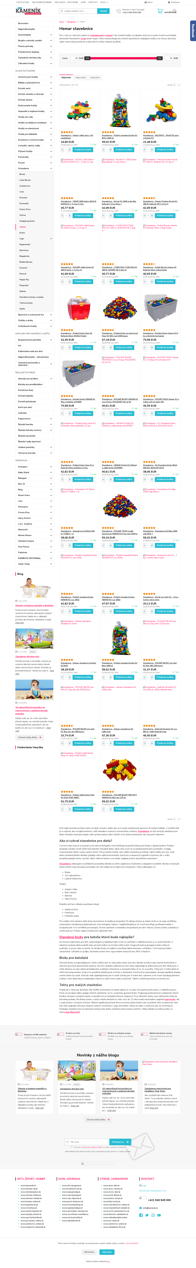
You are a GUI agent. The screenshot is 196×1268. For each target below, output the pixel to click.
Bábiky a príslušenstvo (29, 82)
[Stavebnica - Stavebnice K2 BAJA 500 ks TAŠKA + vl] (79, 506)
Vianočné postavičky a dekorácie (29, 363)
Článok (32, 652)
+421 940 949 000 (131, 12)
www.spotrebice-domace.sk (75, 1211)
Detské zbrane (25, 100)
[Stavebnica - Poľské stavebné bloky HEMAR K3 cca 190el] (120, 572)
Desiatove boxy (25, 390)
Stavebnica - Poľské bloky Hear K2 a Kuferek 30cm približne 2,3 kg (77, 466)
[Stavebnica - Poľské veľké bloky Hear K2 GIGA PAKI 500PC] (79, 770)
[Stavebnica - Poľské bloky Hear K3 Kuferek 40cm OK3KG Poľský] (79, 308)
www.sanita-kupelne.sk (31, 1211)
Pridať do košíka (83, 149)
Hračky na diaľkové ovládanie (32, 122)
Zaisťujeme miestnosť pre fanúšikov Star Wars (158, 1089)
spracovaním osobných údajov (92, 1147)
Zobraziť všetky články (27, 737)
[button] (76, 1226)
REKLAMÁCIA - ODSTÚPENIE (66, 2)
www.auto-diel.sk (111, 1185)
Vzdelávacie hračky (27, 326)
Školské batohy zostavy (29, 430)
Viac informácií (132, 1243)
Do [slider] (159, 58)
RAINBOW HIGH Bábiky (29, 558)
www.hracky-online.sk (30, 1201)
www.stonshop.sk (29, 1208)
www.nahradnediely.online (115, 1217)
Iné (19, 345)
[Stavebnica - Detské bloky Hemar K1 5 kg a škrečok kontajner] (161, 308)
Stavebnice (23, 168)
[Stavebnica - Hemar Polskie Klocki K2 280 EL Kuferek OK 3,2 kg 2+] (161, 176)
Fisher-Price (24, 209)
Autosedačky (24, 35)
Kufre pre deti (25, 407)
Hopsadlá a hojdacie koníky (31, 111)
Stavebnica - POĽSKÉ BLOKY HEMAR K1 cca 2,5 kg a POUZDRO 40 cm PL (120, 400)
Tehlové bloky (26, 303)
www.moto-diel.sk (111, 1192)
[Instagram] (154, 1216)
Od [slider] (87, 58)
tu (109, 1261)
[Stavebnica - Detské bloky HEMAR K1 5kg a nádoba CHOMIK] (79, 374)
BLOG (103, 2)
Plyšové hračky (25, 151)
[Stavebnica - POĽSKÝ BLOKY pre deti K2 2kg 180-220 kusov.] (161, 638)
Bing (20, 489)
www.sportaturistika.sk (31, 1217)
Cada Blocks (25, 180)
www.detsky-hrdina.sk (31, 1195)
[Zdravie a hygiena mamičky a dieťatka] (34, 588)
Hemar (23, 227)
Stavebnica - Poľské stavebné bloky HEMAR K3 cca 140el (77, 598)
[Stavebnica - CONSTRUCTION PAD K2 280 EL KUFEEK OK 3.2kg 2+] (120, 242)
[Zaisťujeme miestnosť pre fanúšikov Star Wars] (161, 1071)
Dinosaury (23, 506)
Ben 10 (21, 484)
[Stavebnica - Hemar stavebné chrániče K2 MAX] (79, 638)
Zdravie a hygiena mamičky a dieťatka (34, 605)
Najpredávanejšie (26, 29)
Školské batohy (25, 424)
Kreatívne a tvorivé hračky (31, 140)
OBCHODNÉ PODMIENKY (42, 2)
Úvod (61, 22)
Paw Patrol (23, 546)
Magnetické (24, 244)
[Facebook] (142, 1216)
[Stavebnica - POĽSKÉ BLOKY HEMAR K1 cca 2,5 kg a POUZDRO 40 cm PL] (120, 374)
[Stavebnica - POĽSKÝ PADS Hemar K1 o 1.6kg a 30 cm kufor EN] (161, 374)
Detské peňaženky (27, 401)
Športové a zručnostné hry (31, 314)
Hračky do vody (25, 117)
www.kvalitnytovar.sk (72, 1188)
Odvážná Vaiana (26, 541)
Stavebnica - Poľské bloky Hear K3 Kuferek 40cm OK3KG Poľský (76, 334)
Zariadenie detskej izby (29, 57)
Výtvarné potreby (26, 453)
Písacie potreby (25, 46)
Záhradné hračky (26, 63)
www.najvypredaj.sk (71, 1192)
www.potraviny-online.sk (32, 1220)
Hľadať (103, 11)
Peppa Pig (24, 279)
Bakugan (22, 478)
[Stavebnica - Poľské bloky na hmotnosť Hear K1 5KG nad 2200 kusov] (120, 308)
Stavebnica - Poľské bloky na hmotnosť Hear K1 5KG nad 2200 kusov (120, 334)
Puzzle (21, 162)
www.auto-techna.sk (112, 1188)
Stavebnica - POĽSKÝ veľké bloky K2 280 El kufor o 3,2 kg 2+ (77, 268)
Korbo (22, 233)
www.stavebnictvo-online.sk (116, 1204)
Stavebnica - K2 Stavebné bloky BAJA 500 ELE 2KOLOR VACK (160, 466)
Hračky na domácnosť (28, 128)
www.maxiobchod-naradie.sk (116, 1208)
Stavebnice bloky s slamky (31, 297)
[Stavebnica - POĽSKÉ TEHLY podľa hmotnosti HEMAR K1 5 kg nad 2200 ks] (120, 506)
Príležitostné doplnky (28, 52)
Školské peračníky (26, 436)
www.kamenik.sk (28, 1185)
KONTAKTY (93, 2)
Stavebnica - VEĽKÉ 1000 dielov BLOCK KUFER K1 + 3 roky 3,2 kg (78, 202)
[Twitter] (148, 1216)
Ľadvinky (22, 413)
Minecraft (23, 529)
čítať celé (19, 623)
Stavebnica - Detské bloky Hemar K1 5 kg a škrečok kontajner (160, 334)
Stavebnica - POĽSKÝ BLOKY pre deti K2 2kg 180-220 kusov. (160, 664)
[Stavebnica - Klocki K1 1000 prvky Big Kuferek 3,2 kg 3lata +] (120, 176)
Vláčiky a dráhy (25, 320)
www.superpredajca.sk (72, 1208)
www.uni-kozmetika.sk (72, 1217)
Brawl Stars (24, 495)
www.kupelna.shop (29, 1204)
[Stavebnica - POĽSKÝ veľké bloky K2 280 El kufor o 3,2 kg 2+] (79, 242)
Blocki (22, 174)
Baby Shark (23, 472)
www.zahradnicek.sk (71, 1220)
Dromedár (24, 203)
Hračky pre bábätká (27, 134)
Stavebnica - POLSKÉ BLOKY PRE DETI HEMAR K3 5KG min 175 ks (119, 796)
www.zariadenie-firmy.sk (114, 1227)
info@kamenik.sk (150, 1208)
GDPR (83, 2)
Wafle (22, 309)
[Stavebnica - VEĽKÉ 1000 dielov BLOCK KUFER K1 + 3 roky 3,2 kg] (79, 176)
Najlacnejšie (80, 77)
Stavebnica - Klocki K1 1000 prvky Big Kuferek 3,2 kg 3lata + (119, 202)
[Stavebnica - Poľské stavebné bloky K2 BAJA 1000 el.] (120, 110)
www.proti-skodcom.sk (72, 1201)
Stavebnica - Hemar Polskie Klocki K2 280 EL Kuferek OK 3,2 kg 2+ (160, 202)
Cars (20, 501)
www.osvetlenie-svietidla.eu (75, 1214)
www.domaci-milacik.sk (31, 1198)
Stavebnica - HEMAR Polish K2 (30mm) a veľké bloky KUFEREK (119, 466)
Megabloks (24, 256)
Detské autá (24, 88)
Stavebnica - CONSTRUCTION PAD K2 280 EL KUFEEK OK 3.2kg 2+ (119, 268)
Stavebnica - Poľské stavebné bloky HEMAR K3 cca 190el (118, 598)
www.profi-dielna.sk (112, 1195)
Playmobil (24, 285)
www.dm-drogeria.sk (71, 1185)
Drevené (23, 197)
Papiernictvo (24, 418)
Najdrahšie (95, 77)
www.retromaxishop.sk (72, 1204)
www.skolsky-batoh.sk (31, 1214)
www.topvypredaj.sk (71, 1195)
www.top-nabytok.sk (71, 1198)
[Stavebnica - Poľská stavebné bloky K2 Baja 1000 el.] (120, 638)
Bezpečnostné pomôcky (29, 340)
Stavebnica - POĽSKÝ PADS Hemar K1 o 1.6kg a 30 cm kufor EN (161, 400)
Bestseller (23, 23)
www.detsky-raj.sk (29, 1188)
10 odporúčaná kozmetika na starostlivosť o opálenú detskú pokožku (31, 710)
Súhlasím (107, 1252)
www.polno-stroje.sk (112, 1198)
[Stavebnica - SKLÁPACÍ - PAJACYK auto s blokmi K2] (161, 110)
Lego (21, 238)
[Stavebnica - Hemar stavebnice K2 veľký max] (120, 704)
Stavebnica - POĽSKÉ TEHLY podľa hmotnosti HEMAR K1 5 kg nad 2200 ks (119, 532)
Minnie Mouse (24, 535)
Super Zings (24, 564)
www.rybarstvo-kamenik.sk (33, 1227)
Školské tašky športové (29, 441)
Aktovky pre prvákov (28, 378)
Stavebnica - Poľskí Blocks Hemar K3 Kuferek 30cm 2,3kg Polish (159, 268)
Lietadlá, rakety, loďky (29, 145)
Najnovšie (66, 77)
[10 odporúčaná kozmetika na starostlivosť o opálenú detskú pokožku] (34, 690)
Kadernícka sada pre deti (30, 351)
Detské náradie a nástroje (31, 94)
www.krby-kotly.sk (111, 1201)
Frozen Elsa (23, 512)
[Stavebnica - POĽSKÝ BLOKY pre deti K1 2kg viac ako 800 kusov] (79, 704)
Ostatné (23, 268)
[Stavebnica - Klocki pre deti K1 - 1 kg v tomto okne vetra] (161, 572)
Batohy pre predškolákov (30, 384)
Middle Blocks (25, 262)
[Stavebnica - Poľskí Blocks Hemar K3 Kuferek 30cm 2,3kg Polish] (161, 242)
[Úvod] (36, 11)
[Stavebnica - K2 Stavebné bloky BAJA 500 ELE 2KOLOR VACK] (161, 440)
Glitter (22, 215)
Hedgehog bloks (27, 221)
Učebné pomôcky (26, 447)
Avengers (22, 466)
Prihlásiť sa (118, 1142)
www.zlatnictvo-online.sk (32, 1224)
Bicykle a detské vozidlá (30, 40)
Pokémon (22, 552)
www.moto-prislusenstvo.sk (116, 1211)
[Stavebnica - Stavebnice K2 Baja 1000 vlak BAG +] (161, 506)
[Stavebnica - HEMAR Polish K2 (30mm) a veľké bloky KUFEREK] (120, 440)
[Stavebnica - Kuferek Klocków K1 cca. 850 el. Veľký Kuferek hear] (161, 704)
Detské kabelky (25, 396)
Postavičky (23, 157)
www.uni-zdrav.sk (111, 1220)
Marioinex (24, 250)
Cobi (21, 192)
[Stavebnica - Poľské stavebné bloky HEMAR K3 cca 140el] (79, 572)
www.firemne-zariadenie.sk (115, 1214)
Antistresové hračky (28, 77)
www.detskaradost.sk (31, 1192)
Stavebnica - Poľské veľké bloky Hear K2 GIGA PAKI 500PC (78, 796)
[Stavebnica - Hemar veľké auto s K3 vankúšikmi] (79, 110)
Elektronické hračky (27, 105)
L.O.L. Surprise (25, 524)
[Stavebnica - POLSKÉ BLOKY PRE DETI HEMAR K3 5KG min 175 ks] (120, 770)
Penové (22, 273)
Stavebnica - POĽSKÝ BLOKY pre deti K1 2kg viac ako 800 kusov (78, 730)
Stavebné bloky (71, 937)
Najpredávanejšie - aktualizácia (33, 357)
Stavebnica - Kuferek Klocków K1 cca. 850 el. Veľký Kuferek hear (160, 730)
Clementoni (24, 186)
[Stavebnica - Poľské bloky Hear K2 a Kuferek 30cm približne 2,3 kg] (79, 440)
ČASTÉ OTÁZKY (22, 2)
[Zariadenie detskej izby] (34, 638)
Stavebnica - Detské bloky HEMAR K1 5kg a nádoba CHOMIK (78, 400)
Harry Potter (24, 518)
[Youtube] (160, 1216)
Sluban (22, 291)
